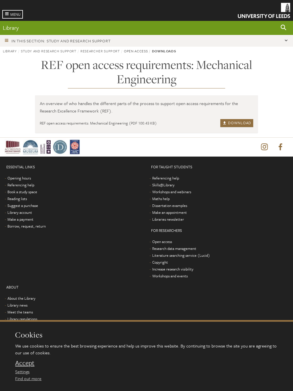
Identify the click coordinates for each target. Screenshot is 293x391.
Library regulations (22, 319)
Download (239, 123)
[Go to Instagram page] (264, 147)
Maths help (161, 199)
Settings (22, 371)
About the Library (21, 298)
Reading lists (17, 199)
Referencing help (20, 185)
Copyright (160, 262)
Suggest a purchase (22, 205)
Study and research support (48, 51)
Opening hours (19, 178)
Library (11, 27)
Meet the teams (20, 312)
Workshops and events (170, 276)
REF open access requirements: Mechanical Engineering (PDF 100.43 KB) (98, 123)
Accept (24, 363)
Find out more (28, 378)
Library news (17, 305)
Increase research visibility (172, 269)
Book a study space (22, 192)
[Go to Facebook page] (280, 147)
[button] (283, 28)
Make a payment (20, 219)
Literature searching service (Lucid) (181, 255)
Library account (19, 212)
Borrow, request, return (26, 226)
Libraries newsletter (168, 219)
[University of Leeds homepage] (264, 10)
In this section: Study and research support (60, 41)
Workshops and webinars (171, 192)
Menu (15, 14)
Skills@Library (163, 185)
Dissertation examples (169, 205)
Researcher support (100, 51)
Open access (162, 241)
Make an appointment (169, 212)
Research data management (174, 248)
